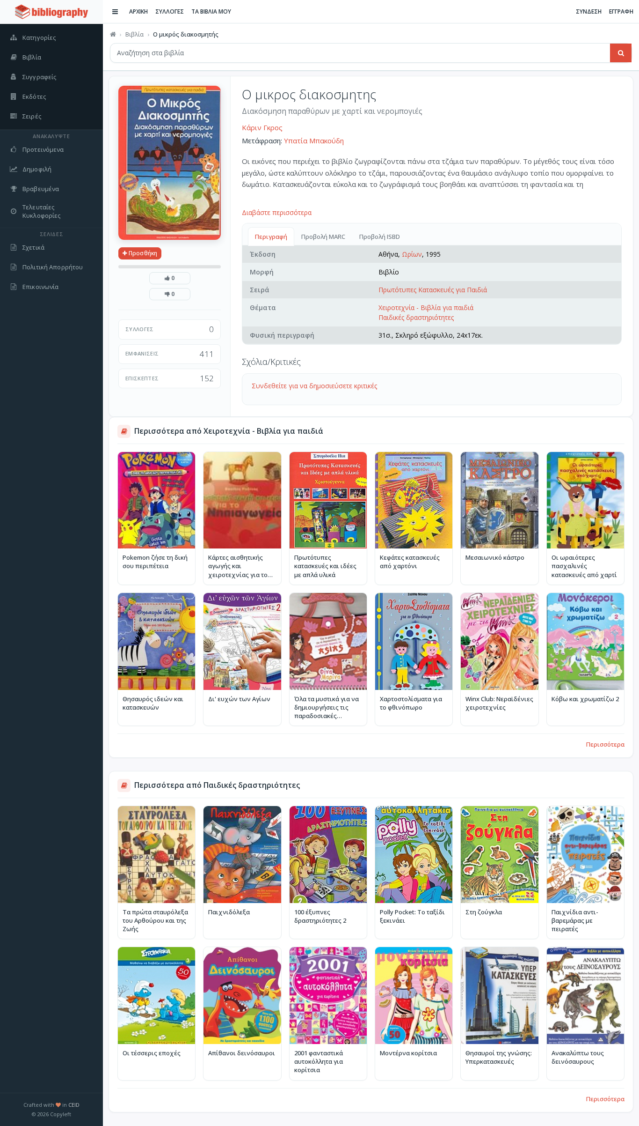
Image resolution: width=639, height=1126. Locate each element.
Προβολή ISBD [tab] (379, 236)
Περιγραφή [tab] (271, 236)
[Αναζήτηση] (621, 53)
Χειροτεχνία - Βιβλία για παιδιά (425, 307)
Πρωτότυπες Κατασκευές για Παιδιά (432, 289)
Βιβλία (134, 34)
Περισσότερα (605, 744)
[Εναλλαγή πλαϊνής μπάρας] (115, 11)
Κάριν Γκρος (262, 127)
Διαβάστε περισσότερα (277, 212)
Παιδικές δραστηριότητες (416, 317)
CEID (74, 1104)
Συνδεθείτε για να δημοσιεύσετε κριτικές (314, 385)
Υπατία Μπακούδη (314, 140)
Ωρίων (412, 254)
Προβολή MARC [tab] (323, 236)
